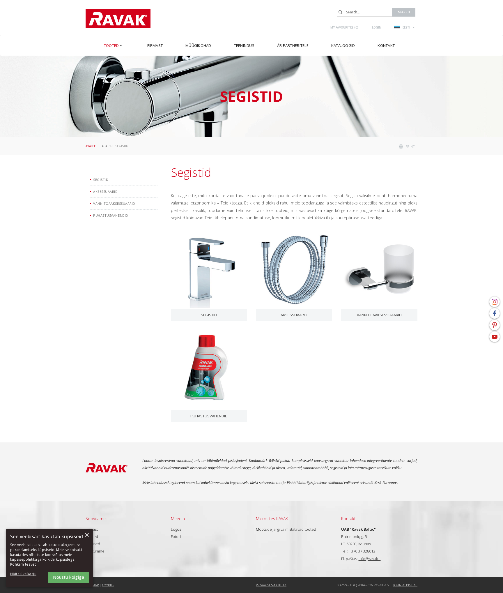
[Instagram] (494, 301)
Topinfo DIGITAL (405, 585)
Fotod (176, 536)
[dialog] (49, 558)
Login (376, 27)
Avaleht (92, 146)
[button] (26, 574)
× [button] (86, 535)
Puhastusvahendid (209, 416)
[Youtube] (494, 336)
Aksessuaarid (294, 314)
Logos (176, 529)
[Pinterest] (494, 325)
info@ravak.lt (370, 558)
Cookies (108, 585)
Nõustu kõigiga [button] (68, 577)
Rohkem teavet (23, 564)
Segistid (209, 314)
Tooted (106, 146)
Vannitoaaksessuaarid (379, 314)
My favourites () (344, 27)
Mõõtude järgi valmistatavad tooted (286, 529)
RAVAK (118, 18)
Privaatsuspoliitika (271, 585)
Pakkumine (95, 551)
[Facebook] (494, 313)
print (410, 146)
